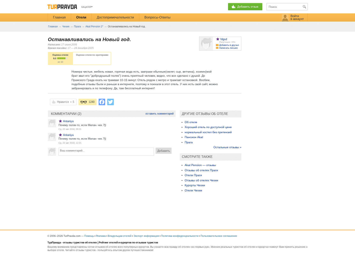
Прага (189, 142)
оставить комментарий (159, 113)
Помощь (89, 236)
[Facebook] (102, 102)
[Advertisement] (112, 189)
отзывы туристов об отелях (80, 242)
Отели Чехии (193, 190)
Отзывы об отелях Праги (201, 170)
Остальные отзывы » (227, 147)
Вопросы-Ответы (157, 17)
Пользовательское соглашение (219, 236)
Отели (81, 17)
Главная (59, 17)
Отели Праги (193, 175)
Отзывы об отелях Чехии (201, 180)
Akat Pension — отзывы (200, 165)
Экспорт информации (146, 236)
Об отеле (191, 122)
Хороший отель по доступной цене (208, 127)
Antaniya (68, 121)
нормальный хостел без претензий (208, 132)
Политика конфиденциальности (179, 236)
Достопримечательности (115, 17)
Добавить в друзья (229, 45)
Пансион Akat (194, 137)
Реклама (101, 236)
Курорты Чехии (195, 185)
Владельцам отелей (119, 236)
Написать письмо (228, 48)
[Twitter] (110, 102)
